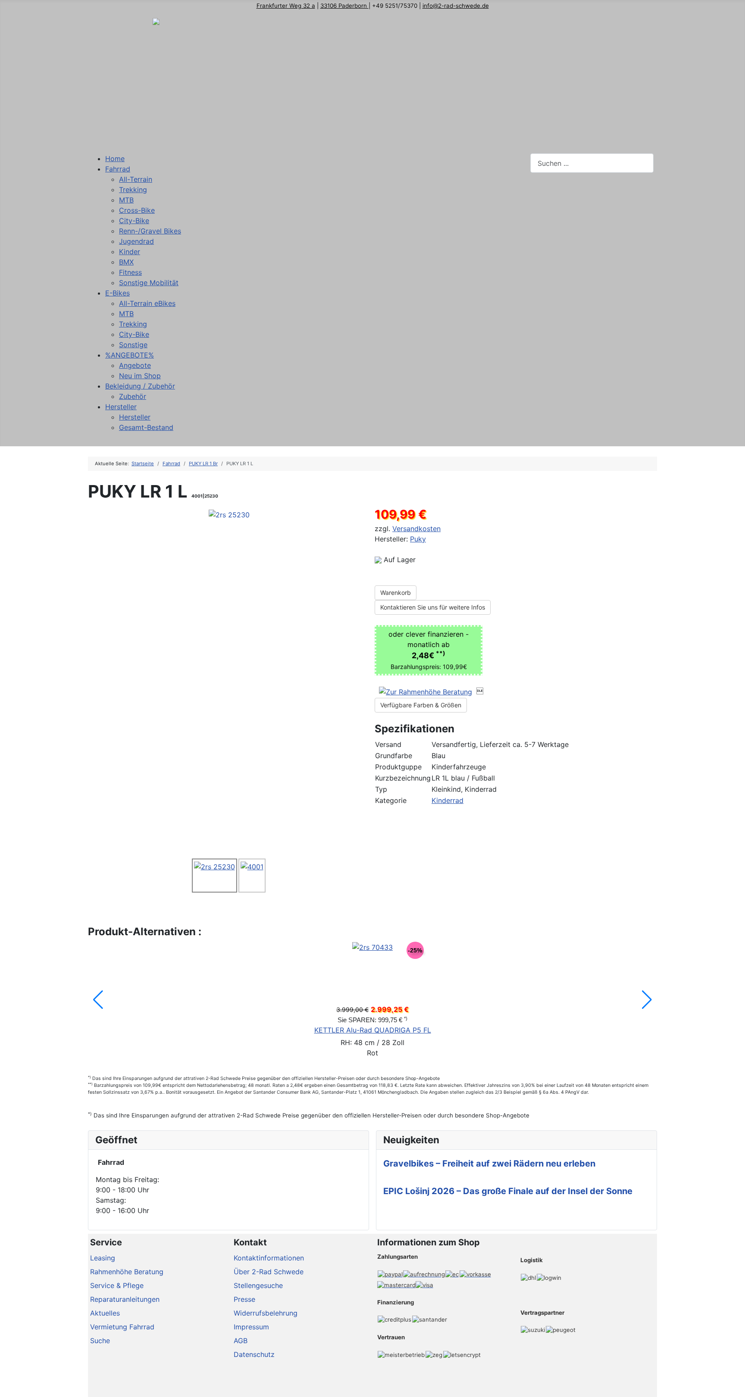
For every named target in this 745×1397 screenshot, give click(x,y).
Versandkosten (416, 528)
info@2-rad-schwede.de (456, 5)
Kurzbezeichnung (403, 778)
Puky (418, 539)
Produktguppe (398, 766)
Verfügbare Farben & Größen (420, 705)
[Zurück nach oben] (734, 1386)
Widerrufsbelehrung (265, 1313)
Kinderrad (447, 800)
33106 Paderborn (344, 5)
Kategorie (391, 800)
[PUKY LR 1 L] (229, 514)
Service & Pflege (117, 1285)
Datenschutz (254, 1354)
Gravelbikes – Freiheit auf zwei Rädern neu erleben (489, 1163)
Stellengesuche (258, 1285)
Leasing (102, 1258)
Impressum (251, 1326)
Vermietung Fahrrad (122, 1326)
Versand (388, 744)
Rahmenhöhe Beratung (126, 1271)
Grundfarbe (393, 755)
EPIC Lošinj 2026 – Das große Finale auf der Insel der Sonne (507, 1191)
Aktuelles (105, 1313)
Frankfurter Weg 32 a (286, 5)
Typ (381, 789)
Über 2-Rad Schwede (269, 1271)
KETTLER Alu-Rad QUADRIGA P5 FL (372, 1030)
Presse (244, 1299)
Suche (100, 1340)
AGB (240, 1340)
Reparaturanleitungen (125, 1299)
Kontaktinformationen (269, 1258)
